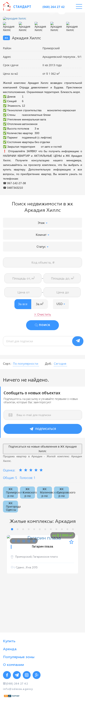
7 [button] (45, 529)
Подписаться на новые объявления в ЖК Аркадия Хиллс (42, 449)
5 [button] (34, 529)
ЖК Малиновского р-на (46, 492)
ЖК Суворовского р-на (63, 492)
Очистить (44, 314)
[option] (42, 18)
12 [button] (73, 529)
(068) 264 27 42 (53, 7)
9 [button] (56, 529)
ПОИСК (44, 325)
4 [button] (28, 529)
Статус (41, 247)
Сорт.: (7, 363)
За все (22, 304)
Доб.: (48, 363)
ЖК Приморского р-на (12, 492)
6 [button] (40, 529)
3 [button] (23, 529)
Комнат (41, 235)
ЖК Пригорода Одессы (12, 506)
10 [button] (62, 529)
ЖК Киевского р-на (29, 492)
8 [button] (51, 529)
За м (39, 304)
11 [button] (67, 529)
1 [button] (12, 529)
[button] (61, 304)
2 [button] (17, 529)
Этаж (41, 223)
